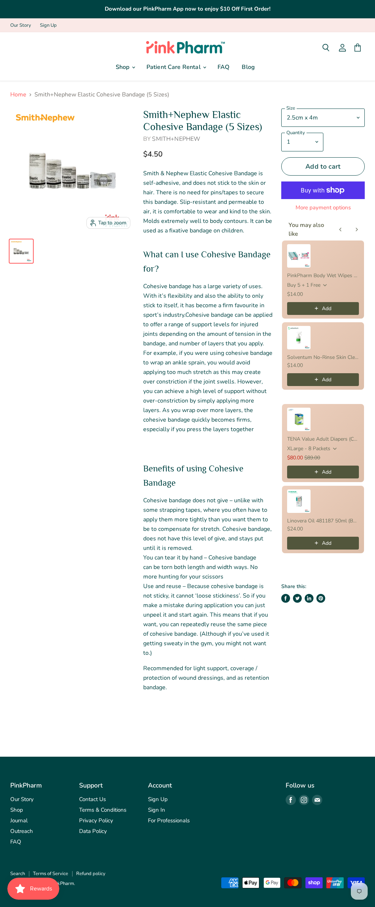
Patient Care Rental (174, 67)
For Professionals (169, 820)
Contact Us (92, 799)
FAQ (223, 67)
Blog (248, 67)
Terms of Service (50, 873)
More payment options (323, 208)
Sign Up (48, 25)
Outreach (21, 831)
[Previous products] (341, 229)
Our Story (20, 25)
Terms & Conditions (102, 810)
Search (17, 873)
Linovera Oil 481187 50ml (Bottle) (323, 520)
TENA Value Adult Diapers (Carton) (323, 439)
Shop (123, 67)
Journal (18, 820)
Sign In (156, 810)
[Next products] (357, 229)
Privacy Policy (96, 820)
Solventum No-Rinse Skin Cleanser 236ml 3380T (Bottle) (323, 357)
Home (18, 94)
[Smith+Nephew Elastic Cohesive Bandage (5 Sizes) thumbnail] (21, 251)
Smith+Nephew (176, 139)
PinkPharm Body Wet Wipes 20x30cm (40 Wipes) (323, 275)
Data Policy (93, 831)
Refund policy (90, 873)
